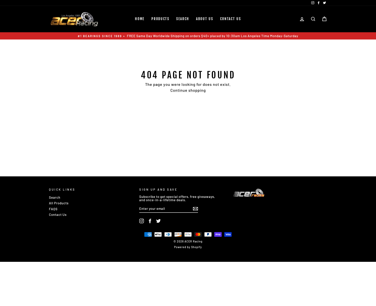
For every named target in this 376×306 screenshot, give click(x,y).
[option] (188, 36)
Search (54, 197)
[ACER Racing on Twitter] (158, 221)
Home (140, 19)
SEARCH (182, 19)
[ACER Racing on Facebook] (150, 221)
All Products (59, 203)
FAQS (53, 209)
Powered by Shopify (188, 247)
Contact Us (230, 19)
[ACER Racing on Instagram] (141, 221)
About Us (204, 19)
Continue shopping (188, 90)
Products (160, 19)
